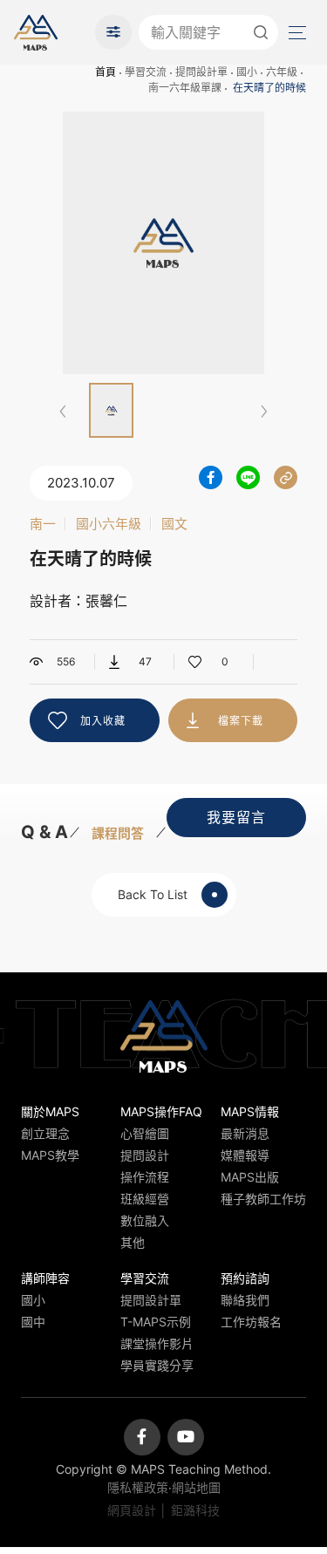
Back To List (152, 894)
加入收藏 (103, 720)
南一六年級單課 (184, 87)
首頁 (105, 71)
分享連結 (285, 477)
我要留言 (236, 817)
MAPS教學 (50, 1155)
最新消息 (245, 1133)
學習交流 (146, 71)
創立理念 (45, 1133)
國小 (246, 71)
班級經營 (144, 1198)
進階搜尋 (113, 32)
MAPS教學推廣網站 (36, 32)
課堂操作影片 (157, 1343)
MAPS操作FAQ (161, 1111)
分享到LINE (248, 477)
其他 (132, 1242)
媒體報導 (245, 1155)
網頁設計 (131, 1510)
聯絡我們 (245, 1299)
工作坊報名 (251, 1321)
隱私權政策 (137, 1487)
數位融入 (144, 1220)
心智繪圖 (144, 1133)
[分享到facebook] (210, 477)
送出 (260, 32)
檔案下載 (240, 720)
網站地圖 (196, 1487)
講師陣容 (45, 1278)
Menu (295, 32)
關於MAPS (50, 1111)
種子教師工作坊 (263, 1198)
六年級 (281, 71)
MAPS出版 (250, 1176)
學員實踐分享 (157, 1365)
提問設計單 (201, 71)
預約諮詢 (245, 1278)
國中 (33, 1321)
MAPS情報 (250, 1111)
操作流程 (144, 1176)
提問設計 (144, 1155)
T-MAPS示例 (155, 1321)
